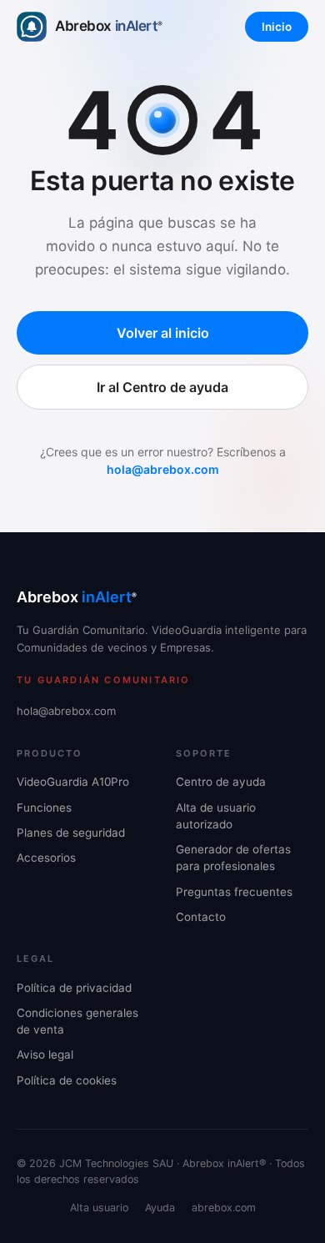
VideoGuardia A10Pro (73, 781)
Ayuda (160, 1207)
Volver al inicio (163, 333)
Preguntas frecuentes (234, 891)
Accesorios (46, 857)
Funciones (44, 807)
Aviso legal (45, 1054)
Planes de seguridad (71, 832)
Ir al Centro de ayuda (162, 387)
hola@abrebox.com (163, 469)
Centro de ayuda (221, 781)
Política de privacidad (74, 987)
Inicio (277, 26)
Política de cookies (67, 1080)
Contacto (201, 916)
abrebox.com (224, 1207)
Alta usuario (99, 1207)
